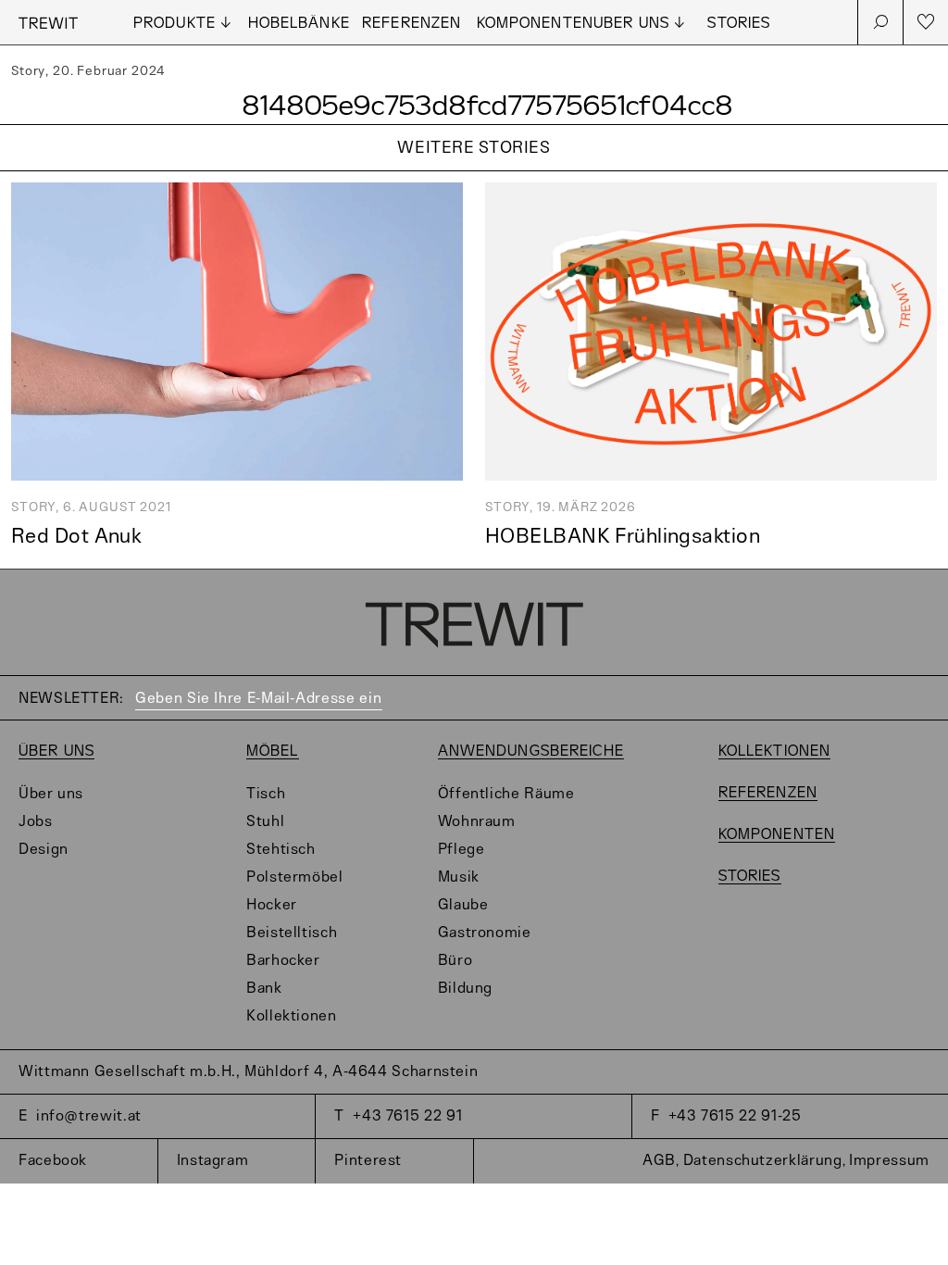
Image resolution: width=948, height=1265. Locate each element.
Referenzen (411, 23)
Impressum (889, 1161)
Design (44, 850)
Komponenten (535, 23)
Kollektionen (291, 1016)
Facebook (53, 1161)
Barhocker (283, 961)
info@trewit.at (89, 1116)
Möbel (272, 751)
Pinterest (368, 1161)
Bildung (465, 988)
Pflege (461, 850)
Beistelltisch (291, 933)
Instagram (213, 1161)
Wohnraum (477, 822)
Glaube (463, 905)
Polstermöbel (294, 877)
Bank (264, 988)
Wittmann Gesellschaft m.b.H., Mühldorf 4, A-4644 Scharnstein (248, 1072)
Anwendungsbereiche (531, 751)
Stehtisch (281, 850)
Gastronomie (484, 933)
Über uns (56, 751)
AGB (659, 1161)
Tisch (265, 794)
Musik (459, 877)
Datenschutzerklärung (762, 1161)
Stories (738, 23)
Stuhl (265, 822)
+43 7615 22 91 (407, 1116)
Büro (455, 961)
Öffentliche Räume (506, 794)
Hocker (271, 905)
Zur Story (474, 172)
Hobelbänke (299, 23)
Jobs (36, 822)
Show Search (880, 22)
